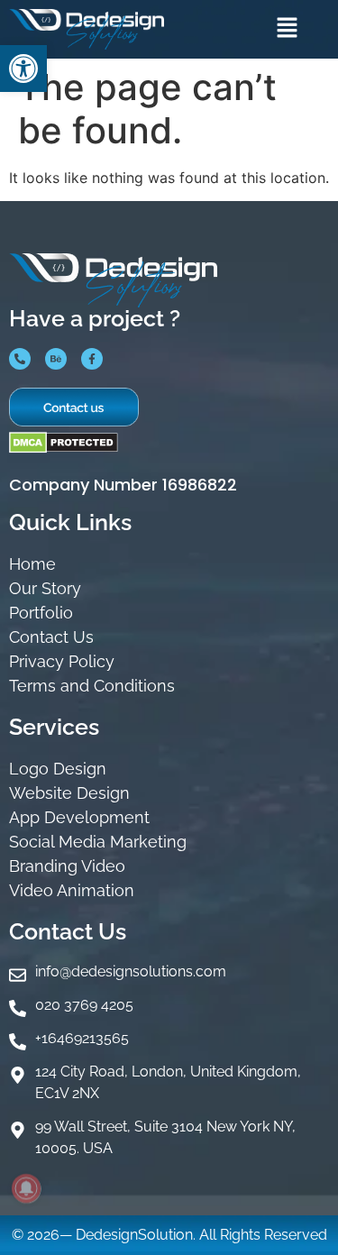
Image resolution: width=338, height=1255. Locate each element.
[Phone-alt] (20, 359)
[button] (23, 68)
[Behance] (56, 359)
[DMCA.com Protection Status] (63, 448)
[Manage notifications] (26, 1188)
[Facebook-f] (92, 359)
